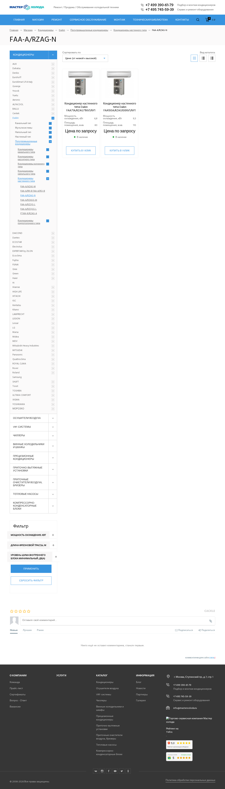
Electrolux (17, 246)
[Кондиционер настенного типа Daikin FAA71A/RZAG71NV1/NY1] (81, 83)
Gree (14, 269)
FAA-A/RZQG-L (27, 204)
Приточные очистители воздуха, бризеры (27, 482)
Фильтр (20, 526)
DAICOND (17, 233)
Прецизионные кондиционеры (23, 457)
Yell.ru (169, 732)
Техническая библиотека (150, 20)
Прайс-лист (16, 688)
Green (15, 273)
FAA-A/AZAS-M (28, 186)
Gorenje (16, 86)
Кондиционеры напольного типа (26, 172)
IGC (14, 300)
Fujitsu (15, 260)
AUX (14, 64)
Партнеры (142, 694)
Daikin (62, 30)
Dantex (16, 238)
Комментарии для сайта (200, 658)
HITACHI (16, 296)
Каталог (102, 675)
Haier (15, 278)
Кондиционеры (45, 30)
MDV (14, 341)
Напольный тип (23, 132)
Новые (14, 630)
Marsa (15, 332)
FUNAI (15, 264)
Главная (19, 20)
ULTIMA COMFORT (21, 395)
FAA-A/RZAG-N (28, 195)
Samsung (17, 377)
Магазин (38, 20)
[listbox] (85, 58)
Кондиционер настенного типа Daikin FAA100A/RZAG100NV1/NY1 (119, 107)
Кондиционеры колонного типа (31, 165)
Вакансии (15, 707)
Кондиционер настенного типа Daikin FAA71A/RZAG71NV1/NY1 (81, 107)
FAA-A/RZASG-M (28, 200)
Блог (138, 682)
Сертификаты (17, 694)
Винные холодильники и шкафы (28, 445)
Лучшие (27, 630)
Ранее (40, 630)
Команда (15, 682)
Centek (15, 113)
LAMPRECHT (18, 314)
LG (13, 328)
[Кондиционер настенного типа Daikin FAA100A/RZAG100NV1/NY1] (119, 83)
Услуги (61, 675)
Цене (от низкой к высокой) (81, 58)
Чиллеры (19, 435)
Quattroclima (19, 359)
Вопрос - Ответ (18, 700)
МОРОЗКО (18, 408)
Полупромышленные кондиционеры (89, 30)
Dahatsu (16, 68)
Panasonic (17, 354)
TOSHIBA (16, 390)
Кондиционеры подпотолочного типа (29, 222)
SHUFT (15, 382)
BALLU (15, 109)
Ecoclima (17, 255)
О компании (18, 675)
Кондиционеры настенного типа (130, 30)
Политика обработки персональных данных (190, 780)
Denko (15, 73)
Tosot (15, 386)
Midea (15, 337)
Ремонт (57, 20)
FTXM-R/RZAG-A (28, 213)
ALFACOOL (17, 104)
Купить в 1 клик (81, 151)
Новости (141, 688)
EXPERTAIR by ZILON (22, 251)
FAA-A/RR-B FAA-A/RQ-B (32, 191)
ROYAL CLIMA (19, 363)
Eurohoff (16, 77)
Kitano (15, 309)
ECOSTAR (17, 242)
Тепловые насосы (25, 494)
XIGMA (15, 399)
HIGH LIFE (17, 291)
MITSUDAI (17, 350)
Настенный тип (23, 137)
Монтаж (119, 20)
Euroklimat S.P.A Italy (22, 82)
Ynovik (15, 91)
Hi (13, 283)
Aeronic (16, 100)
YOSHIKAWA (18, 404)
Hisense (16, 287)
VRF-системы (22, 427)
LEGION (16, 318)
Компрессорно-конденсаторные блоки (25, 506)
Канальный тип (23, 123)
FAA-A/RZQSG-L (28, 209)
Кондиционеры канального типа (26, 151)
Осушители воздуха (27, 418)
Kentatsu (16, 305)
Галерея (141, 700)
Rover (15, 368)
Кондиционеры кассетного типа (26, 158)
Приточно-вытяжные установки (27, 469)
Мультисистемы (23, 128)
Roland (16, 372)
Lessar (15, 323)
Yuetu (15, 95)
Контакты (182, 20)
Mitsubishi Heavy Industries (25, 345)
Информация (145, 675)
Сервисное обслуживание (88, 20)
